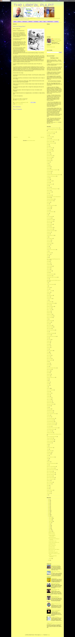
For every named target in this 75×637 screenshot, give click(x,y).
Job (47, 282)
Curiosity (48, 182)
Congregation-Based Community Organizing (54, 174)
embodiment (49, 208)
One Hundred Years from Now (51, 336)
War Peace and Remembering (51, 463)
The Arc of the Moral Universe (51, 413)
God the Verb (49, 240)
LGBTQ (48, 293)
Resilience (48, 375)
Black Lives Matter (50, 147)
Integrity (48, 272)
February (50, 531)
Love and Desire (49, 301)
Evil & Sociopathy (50, 216)
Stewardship (49, 405)
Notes (48, 331)
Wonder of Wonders (50, 490)
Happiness (48, 254)
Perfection (48, 345)
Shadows (48, 394)
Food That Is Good (52, 546)
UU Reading (36, 21)
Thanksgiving (49, 408)
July (49, 524)
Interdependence (49, 275)
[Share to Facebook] (34, 102)
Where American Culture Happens (54, 549)
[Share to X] (33, 102)
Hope (47, 257)
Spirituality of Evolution (50, 404)
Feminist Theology (50, 224)
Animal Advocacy (49, 136)
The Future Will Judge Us (51, 418)
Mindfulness (49, 312)
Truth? (48, 449)
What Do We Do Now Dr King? (51, 469)
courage (48, 177)
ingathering (48, 267)
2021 (49, 506)
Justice (48, 289)
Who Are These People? (51, 477)
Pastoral (48, 344)
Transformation (49, 442)
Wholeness (48, 480)
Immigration (49, 264)
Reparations (49, 374)
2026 (49, 499)
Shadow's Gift (49, 393)
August (50, 522)
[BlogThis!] (32, 102)
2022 (49, 504)
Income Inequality (49, 266)
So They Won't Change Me (55, 565)
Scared (48, 383)
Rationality (48, 364)
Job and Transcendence (50, 284)
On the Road (49, 334)
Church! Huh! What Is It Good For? (52, 169)
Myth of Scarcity (49, 325)
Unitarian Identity (49, 450)
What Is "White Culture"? (55, 583)
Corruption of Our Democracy (51, 176)
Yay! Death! (49, 491)
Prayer (48, 352)
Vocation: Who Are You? (51, 457)
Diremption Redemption (50, 199)
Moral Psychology (50, 320)
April (50, 528)
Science (48, 385)
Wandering (48, 461)
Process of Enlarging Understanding (52, 535)
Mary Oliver (49, 304)
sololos (42, 634)
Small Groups (25, 21)
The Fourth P (49, 416)
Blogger (48, 634)
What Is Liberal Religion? (51, 472)
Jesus (48, 278)
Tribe (47, 444)
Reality (48, 366)
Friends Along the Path (50, 235)
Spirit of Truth (49, 399)
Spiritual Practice (50, 21)
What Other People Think (51, 474)
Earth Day (48, 202)
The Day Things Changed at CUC (54, 542)
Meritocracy (49, 311)
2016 (49, 513)
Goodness (48, 244)
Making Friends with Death (51, 303)
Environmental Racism (50, 211)
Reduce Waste (49, 369)
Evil (47, 214)
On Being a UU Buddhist (51, 333)
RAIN (48, 361)
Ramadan (48, 363)
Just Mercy (48, 287)
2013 (49, 560)
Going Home (49, 241)
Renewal (48, 372)
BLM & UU (48, 154)
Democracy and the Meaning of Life (52, 188)
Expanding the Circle (50, 219)
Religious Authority (52, 532)
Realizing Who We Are (52, 537)
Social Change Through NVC (53, 552)
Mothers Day (49, 322)
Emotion (48, 210)
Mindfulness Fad (49, 314)
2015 (49, 514)
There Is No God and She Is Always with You (54, 434)
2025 (49, 500)
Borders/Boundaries (50, 155)
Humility (48, 261)
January (50, 558)
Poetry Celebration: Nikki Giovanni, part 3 (55, 590)
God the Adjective (49, 238)
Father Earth (49, 222)
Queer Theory (49, 355)
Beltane (48, 146)
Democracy (48, 187)
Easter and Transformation (51, 205)
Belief (48, 144)
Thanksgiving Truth (50, 410)
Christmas (48, 168)
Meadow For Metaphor (50, 306)
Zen (47, 494)
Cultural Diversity (49, 180)
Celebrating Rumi (54, 578)
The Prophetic (49, 426)
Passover (48, 342)
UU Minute (56, 21)
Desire (48, 193)
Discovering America (50, 200)
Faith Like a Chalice (50, 221)
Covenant (48, 179)
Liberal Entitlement (50, 295)
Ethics (48, 213)
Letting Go (48, 292)
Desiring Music (49, 195)
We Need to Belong (52, 533)
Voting (48, 458)
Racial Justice (49, 358)
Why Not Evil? (49, 483)
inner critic (48, 269)
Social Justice (49, 397)
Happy (48, 255)
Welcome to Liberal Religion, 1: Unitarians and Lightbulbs (56, 610)
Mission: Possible (49, 317)
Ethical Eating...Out (52, 550)
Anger (48, 135)
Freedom (48, 233)
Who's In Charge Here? (19, 103)
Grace (48, 246)
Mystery (48, 323)
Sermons (19, 21)
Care (47, 163)
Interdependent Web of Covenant (52, 277)
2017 (49, 511)
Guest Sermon (49, 252)
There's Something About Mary (52, 436)
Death (48, 185)
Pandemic (48, 341)
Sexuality (48, 391)
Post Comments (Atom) (31, 140)
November (50, 518)
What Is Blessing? (50, 471)
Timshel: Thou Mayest (50, 439)
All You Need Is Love (50, 133)
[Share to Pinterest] (35, 102)
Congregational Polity (52, 543)
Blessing (48, 152)
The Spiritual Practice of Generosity (52, 427)
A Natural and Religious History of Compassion (54, 129)
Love (47, 300)
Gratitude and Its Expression (51, 249)
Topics (45, 21)
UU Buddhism (49, 452)
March (50, 529)
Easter (48, 203)
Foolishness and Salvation (51, 230)
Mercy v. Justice (49, 309)
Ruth (47, 380)
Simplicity (48, 396)
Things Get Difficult (50, 438)
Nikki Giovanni (49, 328)
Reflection (48, 371)
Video (41, 21)
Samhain (48, 382)
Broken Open (49, 158)
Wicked (48, 485)
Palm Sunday (49, 339)
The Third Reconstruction (51, 429)
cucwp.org (48, 45)
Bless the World (49, 149)
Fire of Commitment (50, 227)
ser (47, 386)
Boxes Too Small (49, 157)
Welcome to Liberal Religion (51, 466)
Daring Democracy (50, 184)
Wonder (48, 488)
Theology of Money (50, 432)
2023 (49, 503)
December (50, 517)
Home (15, 21)
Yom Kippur (49, 493)
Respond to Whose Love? (51, 377)
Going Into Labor (49, 243)
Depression (48, 190)
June (50, 525)
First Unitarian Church (32, 18)
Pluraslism (48, 347)
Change (48, 165)
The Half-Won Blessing (50, 421)
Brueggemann (49, 160)
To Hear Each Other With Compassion (53, 556)
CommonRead (49, 171)
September (51, 521)
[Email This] (31, 102)
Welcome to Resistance (50, 468)
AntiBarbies (49, 138)
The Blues (48, 415)
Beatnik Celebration (50, 141)
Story (48, 407)
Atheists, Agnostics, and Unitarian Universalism (55, 597)
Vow (47, 460)
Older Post (42, 137)
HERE (56, 122)
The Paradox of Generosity (51, 424)
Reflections (30, 21)
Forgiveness (49, 232)
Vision (48, 455)
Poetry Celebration (50, 350)
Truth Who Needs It (50, 447)
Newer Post (16, 137)
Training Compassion (50, 441)
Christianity (48, 166)
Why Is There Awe (50, 482)
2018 (49, 510)
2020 (49, 507)
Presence (48, 353)
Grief (47, 251)
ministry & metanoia (50, 315)
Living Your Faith (49, 298)
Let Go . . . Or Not (50, 290)
